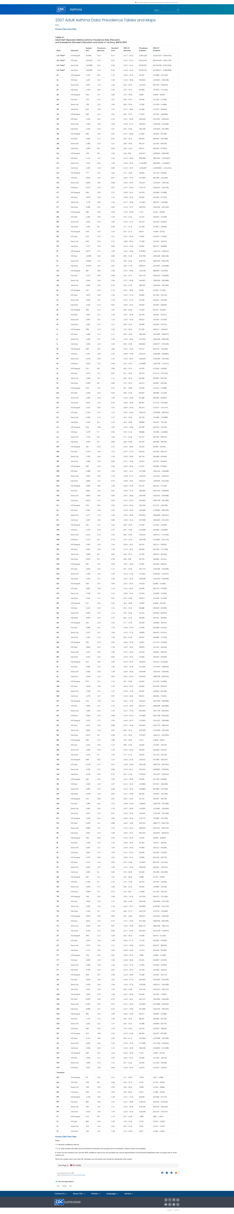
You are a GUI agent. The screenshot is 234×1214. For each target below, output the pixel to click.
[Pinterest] (169, 1204)
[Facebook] (165, 1199)
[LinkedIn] (177, 1199)
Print (57, 25)
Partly (64, 1186)
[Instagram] (173, 1199)
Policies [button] (94, 1193)
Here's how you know (172, 2)
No (70, 1186)
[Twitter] (169, 1199)
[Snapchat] (173, 1204)
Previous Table (61, 29)
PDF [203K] (76, 1165)
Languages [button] (111, 1193)
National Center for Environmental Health (73, 1175)
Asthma (76, 9)
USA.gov (176, 1210)
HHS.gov (170, 1210)
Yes (58, 1186)
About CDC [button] (78, 1193)
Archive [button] (127, 1193)
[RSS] (177, 1204)
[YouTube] (165, 1204)
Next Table (72, 29)
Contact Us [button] (60, 1193)
